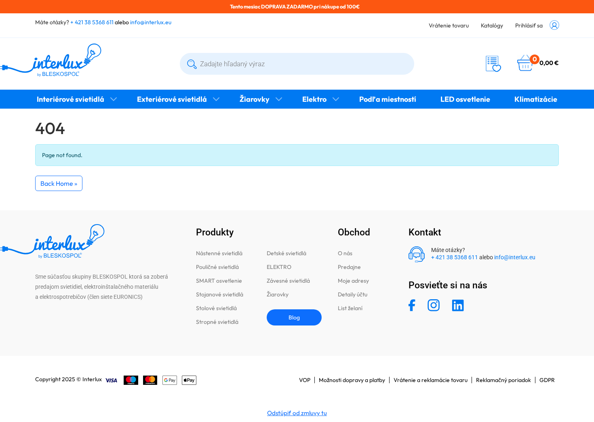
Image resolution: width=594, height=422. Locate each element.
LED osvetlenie (465, 99)
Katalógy (492, 25)
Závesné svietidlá (288, 280)
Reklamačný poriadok (503, 380)
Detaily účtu (352, 294)
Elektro (314, 99)
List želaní (350, 308)
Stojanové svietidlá (219, 294)
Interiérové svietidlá (70, 99)
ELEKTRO (279, 267)
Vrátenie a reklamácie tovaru (431, 380)
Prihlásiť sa (529, 25)
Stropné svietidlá (217, 321)
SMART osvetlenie (219, 280)
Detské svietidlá (286, 253)
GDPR (547, 380)
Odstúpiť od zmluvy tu (297, 413)
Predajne (349, 267)
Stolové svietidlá (216, 308)
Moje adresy (353, 280)
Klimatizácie (535, 99)
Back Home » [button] (58, 183)
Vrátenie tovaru (449, 25)
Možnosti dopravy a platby (352, 380)
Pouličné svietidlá (217, 267)
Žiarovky (255, 99)
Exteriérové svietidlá (172, 99)
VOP (304, 380)
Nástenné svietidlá (219, 253)
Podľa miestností (387, 99)
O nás (345, 253)
